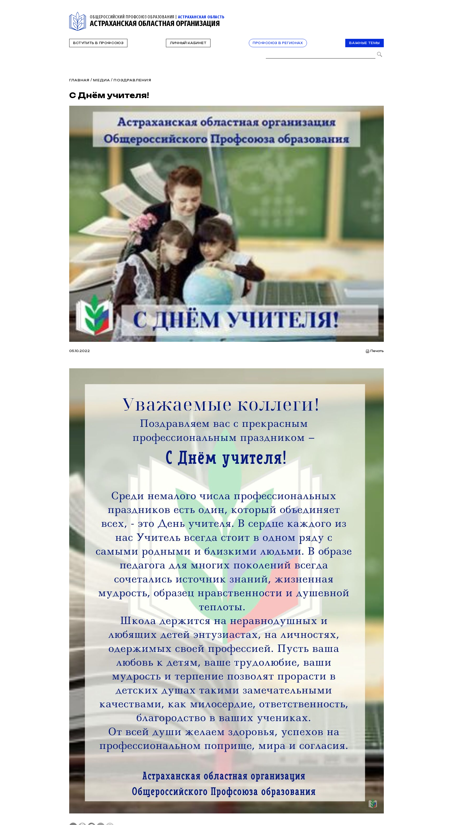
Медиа (101, 80)
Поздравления (132, 80)
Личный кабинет (188, 43)
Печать (377, 351)
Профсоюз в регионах (278, 43)
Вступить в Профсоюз (98, 43)
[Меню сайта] (379, 15)
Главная (79, 80)
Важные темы (364, 43)
